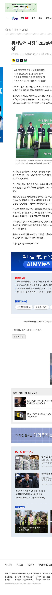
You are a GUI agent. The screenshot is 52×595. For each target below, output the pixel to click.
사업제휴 (30, 564)
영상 (23, 18)
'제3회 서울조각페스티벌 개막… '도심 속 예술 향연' (31, 528)
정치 (40, 18)
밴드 (25, 60)
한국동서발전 (41, 307)
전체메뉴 (7, 18)
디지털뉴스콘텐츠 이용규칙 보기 (28, 329)
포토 (33, 18)
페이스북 (17, 60)
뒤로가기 (19, 337)
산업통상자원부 (24, 307)
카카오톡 (13, 60)
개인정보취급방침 (45, 564)
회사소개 (8, 564)
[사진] (27, 462)
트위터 (21, 60)
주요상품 (19, 564)
